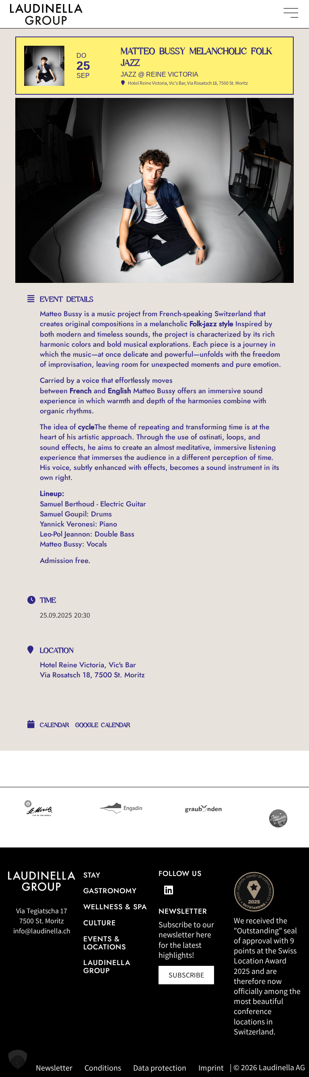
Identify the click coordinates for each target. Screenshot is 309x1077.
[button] (17, 1059)
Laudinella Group (106, 966)
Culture (99, 923)
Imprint (211, 1068)
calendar (54, 725)
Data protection (159, 1068)
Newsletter (54, 1068)
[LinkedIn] (169, 890)
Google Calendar (102, 725)
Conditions (102, 1068)
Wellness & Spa (115, 907)
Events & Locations (104, 943)
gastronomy (110, 891)
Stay (92, 875)
